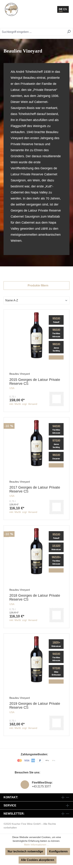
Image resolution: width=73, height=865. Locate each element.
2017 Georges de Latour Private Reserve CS (34, 489)
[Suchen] (69, 31)
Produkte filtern (37, 285)
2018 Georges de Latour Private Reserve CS (34, 597)
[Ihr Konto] (49, 23)
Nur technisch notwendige (25, 851)
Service (10, 805)
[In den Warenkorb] (56, 399)
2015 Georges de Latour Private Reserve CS (34, 381)
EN (65, 9)
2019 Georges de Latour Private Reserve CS (34, 705)
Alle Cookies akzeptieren (37, 859)
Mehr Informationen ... (36, 844)
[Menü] (66, 23)
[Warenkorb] (58, 23)
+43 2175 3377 (41, 786)
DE (61, 9)
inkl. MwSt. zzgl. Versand (23, 404)
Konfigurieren (58, 851)
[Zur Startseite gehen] (11, 9)
